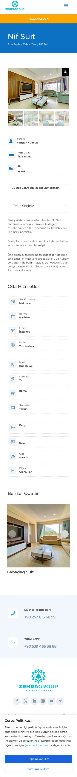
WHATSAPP (32, 639)
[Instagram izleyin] (42, 701)
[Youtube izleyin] (51, 701)
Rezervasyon (38, 18)
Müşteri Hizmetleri (37, 610)
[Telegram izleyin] (60, 701)
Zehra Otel (30, 44)
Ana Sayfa (14, 44)
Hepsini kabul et (38, 759)
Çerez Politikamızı (36, 745)
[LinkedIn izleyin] (34, 701)
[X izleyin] (25, 701)
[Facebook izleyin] (17, 701)
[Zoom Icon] (65, 72)
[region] (38, 745)
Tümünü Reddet (38, 769)
